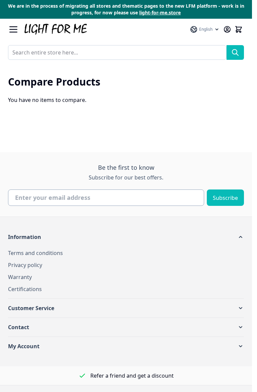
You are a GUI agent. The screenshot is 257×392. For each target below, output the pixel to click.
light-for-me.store (160, 12)
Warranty (20, 277)
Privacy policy (25, 265)
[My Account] (227, 29)
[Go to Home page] (103, 29)
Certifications (25, 289)
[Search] (235, 52)
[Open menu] (13, 29)
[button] (126, 237)
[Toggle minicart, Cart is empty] (238, 29)
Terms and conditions (35, 253)
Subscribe (225, 198)
